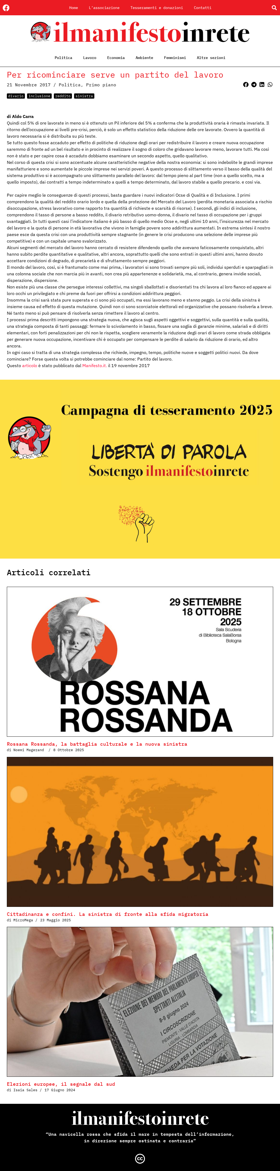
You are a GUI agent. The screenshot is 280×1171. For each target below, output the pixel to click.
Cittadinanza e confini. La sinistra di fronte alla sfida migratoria (107, 914)
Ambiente (144, 57)
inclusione (39, 96)
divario (16, 96)
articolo (29, 365)
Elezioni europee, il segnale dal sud (61, 1084)
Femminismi (175, 57)
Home (73, 7)
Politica (63, 57)
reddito (63, 96)
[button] (274, 7)
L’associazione (104, 7)
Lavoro (89, 57)
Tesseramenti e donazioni (156, 7)
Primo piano (101, 84)
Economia (116, 57)
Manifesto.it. (94, 365)
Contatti (202, 7)
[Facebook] (6, 8)
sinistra (84, 96)
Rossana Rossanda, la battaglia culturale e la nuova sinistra (98, 744)
